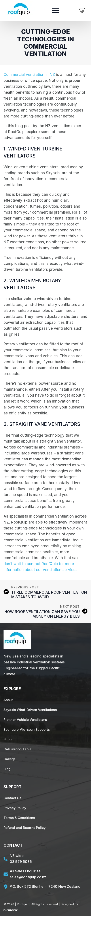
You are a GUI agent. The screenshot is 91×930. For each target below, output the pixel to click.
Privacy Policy (15, 808)
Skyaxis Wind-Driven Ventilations (30, 710)
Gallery (9, 759)
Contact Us (12, 798)
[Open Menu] (55, 10)
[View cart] (82, 10)
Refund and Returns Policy (25, 828)
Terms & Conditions (19, 818)
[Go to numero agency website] (11, 910)
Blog (7, 769)
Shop (7, 739)
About (8, 700)
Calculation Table (17, 749)
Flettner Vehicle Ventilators (25, 720)
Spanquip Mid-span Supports (27, 730)
